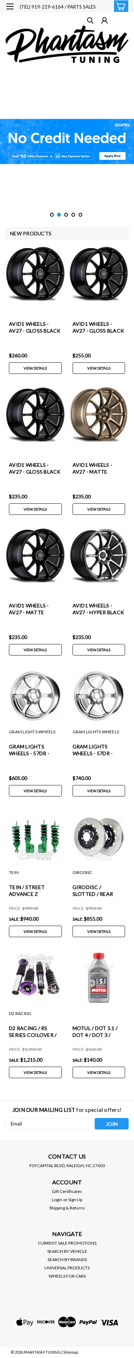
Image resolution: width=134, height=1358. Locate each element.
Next (127, 141)
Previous (6, 141)
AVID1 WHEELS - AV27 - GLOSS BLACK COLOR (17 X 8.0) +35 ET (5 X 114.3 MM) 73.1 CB (35, 469)
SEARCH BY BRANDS (67, 1259)
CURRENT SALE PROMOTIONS (67, 1243)
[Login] (104, 21)
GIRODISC (83, 872)
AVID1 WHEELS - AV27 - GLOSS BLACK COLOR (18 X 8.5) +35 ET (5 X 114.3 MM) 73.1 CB (98, 328)
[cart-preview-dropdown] (119, 6)
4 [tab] (73, 215)
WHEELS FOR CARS (67, 1276)
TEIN (14, 872)
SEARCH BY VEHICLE (67, 1251)
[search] (90, 21)
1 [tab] (52, 215)
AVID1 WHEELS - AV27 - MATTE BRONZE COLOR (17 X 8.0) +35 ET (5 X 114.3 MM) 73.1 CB (97, 469)
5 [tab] (81, 215)
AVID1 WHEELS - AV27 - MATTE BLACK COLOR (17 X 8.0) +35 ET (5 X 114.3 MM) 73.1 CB (34, 609)
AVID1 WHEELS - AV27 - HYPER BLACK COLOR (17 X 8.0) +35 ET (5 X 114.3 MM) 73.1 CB (98, 609)
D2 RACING (20, 1013)
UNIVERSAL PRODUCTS (67, 1267)
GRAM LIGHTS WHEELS (32, 731)
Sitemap (70, 1352)
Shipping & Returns (67, 1208)
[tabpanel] (67, 141)
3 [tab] (66, 215)
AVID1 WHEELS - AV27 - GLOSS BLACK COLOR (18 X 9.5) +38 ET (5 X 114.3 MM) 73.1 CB (35, 328)
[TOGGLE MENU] (10, 6)
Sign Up (75, 1199)
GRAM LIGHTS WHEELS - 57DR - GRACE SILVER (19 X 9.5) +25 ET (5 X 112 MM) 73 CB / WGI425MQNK (97, 750)
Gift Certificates (67, 1191)
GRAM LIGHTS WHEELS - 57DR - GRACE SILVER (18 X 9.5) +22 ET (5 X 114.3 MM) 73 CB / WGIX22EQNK (34, 750)
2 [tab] (59, 215)
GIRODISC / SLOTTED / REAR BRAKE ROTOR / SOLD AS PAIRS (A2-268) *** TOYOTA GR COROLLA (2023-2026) (98, 891)
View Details (35, 368)
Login (57, 1199)
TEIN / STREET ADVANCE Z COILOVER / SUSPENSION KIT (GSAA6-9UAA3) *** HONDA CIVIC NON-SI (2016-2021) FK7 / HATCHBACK (34, 891)
